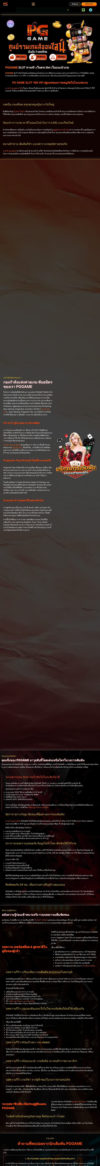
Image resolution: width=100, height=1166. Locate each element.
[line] (83, 10)
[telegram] (90, 10)
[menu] (33, 4)
